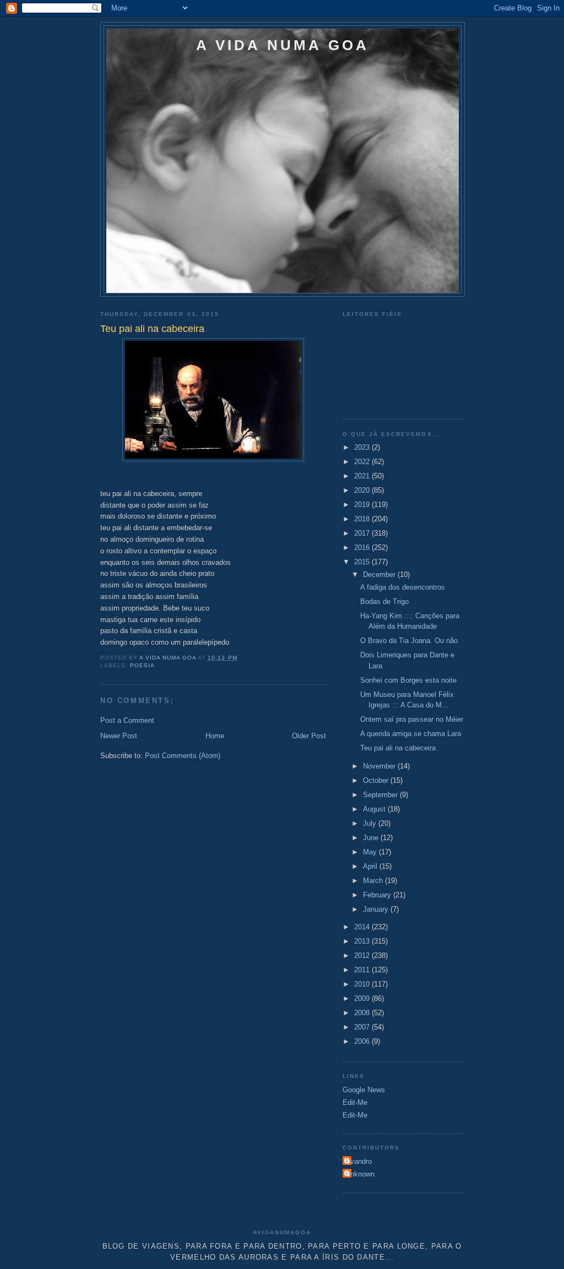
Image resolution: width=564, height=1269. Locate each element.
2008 (363, 1013)
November (380, 766)
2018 (363, 519)
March (374, 880)
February (378, 895)
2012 (363, 955)
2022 (363, 462)
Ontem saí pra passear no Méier (411, 719)
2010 (363, 984)
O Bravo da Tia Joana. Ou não (409, 640)
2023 (363, 447)
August (375, 809)
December (380, 574)
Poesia (142, 665)
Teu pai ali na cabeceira (398, 748)
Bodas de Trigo (384, 601)
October (377, 780)
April (371, 866)
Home (214, 736)
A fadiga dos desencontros (402, 587)
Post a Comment (127, 720)
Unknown (360, 1174)
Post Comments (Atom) (182, 755)
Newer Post (118, 736)
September (381, 795)
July (370, 823)
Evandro (358, 1161)
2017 (363, 533)
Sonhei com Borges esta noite (408, 680)
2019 (363, 504)
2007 (363, 1027)
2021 (363, 476)
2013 (363, 941)
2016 (363, 547)
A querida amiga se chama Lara (410, 733)
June (372, 838)
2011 (363, 970)
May (371, 852)
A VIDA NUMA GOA (283, 45)
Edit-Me (355, 1102)
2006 (363, 1041)
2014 (363, 927)
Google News (364, 1090)
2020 (363, 490)
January (377, 909)
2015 (363, 562)
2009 (363, 998)
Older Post (309, 736)
